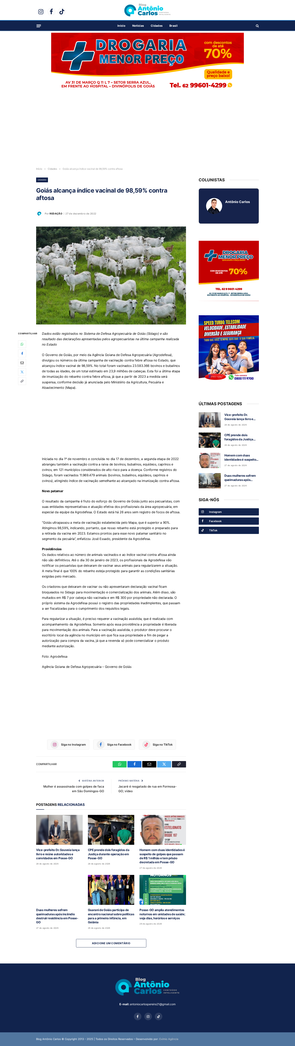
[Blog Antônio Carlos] (147, 10)
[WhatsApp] (22, 344)
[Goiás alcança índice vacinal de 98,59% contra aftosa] (111, 276)
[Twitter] (22, 372)
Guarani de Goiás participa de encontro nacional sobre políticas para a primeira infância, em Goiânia (111, 916)
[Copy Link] (22, 381)
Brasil (173, 25)
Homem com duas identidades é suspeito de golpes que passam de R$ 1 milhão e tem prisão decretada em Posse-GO (162, 856)
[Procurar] (257, 25)
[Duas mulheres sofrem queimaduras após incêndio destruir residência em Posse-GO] (59, 890)
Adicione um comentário (111, 943)
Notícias (138, 25)
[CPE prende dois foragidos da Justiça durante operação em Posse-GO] (111, 830)
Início (121, 25)
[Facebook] (22, 353)
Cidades (157, 25)
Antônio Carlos (237, 202)
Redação (56, 213)
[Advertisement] (147, 132)
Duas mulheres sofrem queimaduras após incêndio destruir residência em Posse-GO (57, 916)
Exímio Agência (168, 1039)
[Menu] (39, 26)
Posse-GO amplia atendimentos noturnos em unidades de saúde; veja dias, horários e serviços (162, 914)
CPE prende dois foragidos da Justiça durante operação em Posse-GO (108, 854)
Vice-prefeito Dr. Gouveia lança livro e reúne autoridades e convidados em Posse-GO (58, 854)
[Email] (22, 362)
